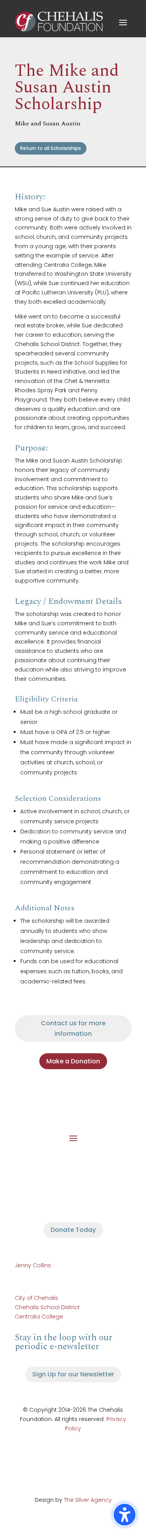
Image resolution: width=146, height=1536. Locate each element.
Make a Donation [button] (73, 1061)
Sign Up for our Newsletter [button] (73, 1374)
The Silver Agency (88, 1500)
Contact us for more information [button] (73, 1028)
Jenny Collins (33, 1265)
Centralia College (39, 1316)
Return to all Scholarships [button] (50, 148)
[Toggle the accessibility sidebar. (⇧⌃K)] (124, 1514)
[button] (123, 22)
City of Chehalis (36, 1298)
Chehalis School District (47, 1307)
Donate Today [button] (73, 1229)
